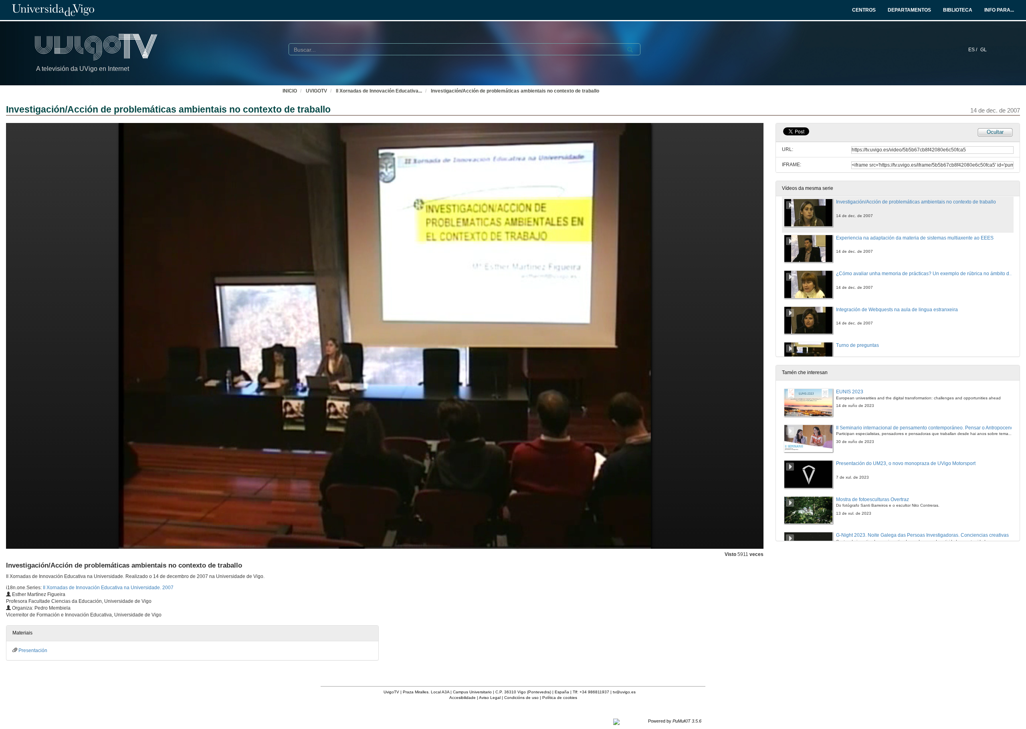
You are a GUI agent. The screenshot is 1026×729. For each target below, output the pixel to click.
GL (983, 49)
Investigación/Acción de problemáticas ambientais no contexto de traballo (515, 91)
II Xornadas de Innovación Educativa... (379, 91)
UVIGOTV (316, 91)
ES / (973, 49)
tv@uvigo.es (624, 692)
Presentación (32, 650)
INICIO (290, 91)
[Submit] (630, 49)
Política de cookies (559, 697)
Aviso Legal (490, 697)
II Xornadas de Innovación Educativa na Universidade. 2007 (108, 587)
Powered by (674, 721)
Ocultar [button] (995, 132)
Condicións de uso (521, 697)
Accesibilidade (462, 697)
